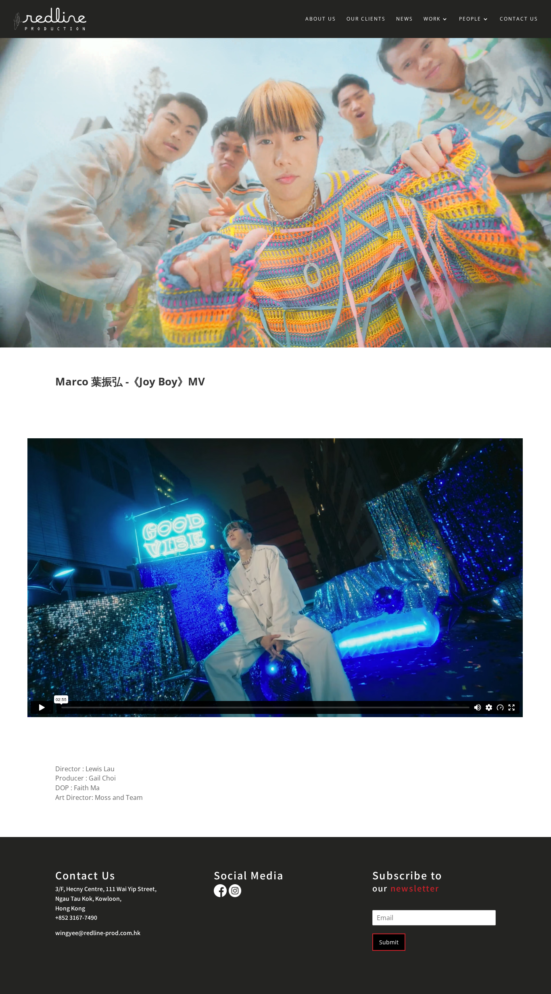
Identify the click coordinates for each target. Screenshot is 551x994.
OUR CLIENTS (366, 19)
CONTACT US (519, 19)
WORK (432, 19)
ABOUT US (320, 19)
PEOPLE (470, 19)
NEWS (404, 19)
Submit (389, 942)
